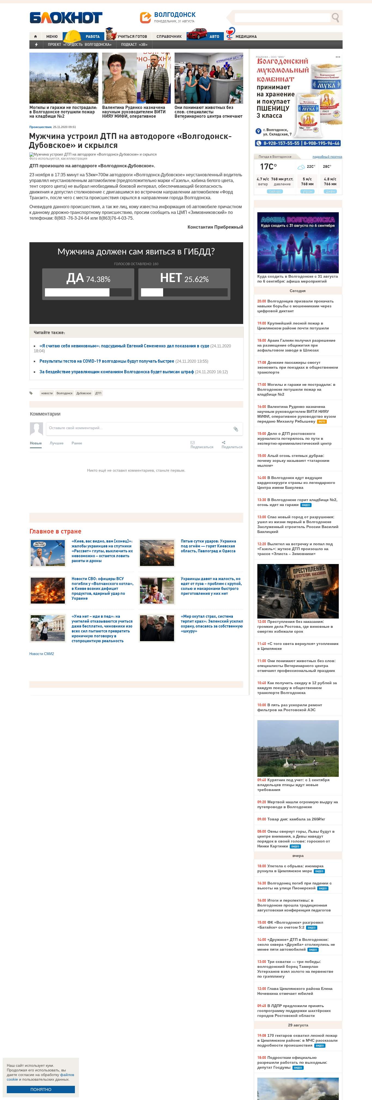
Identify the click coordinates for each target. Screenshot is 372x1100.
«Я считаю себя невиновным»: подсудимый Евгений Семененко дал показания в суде (124, 346)
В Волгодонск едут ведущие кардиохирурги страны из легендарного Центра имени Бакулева (296, 482)
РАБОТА (93, 36)
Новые (36, 443)
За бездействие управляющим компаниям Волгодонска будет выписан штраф (116, 371)
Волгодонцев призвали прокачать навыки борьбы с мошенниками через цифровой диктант (295, 306)
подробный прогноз (327, 156)
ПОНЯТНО (41, 1089)
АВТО (214, 36)
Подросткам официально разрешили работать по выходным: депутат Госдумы (292, 1062)
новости (47, 393)
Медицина (246, 36)
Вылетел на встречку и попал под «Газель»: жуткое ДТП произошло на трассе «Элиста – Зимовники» (295, 549)
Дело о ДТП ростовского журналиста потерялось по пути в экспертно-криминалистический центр (294, 438)
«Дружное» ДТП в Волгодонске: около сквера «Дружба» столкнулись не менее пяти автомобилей (296, 944)
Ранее (77, 443)
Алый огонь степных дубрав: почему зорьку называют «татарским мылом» (293, 460)
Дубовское (84, 393)
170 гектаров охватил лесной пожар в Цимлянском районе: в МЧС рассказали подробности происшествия (297, 1040)
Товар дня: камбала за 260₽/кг (296, 819)
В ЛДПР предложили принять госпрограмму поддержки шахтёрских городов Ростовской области (294, 1011)
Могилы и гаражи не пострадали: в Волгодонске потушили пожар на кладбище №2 (296, 389)
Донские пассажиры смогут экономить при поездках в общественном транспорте (297, 367)
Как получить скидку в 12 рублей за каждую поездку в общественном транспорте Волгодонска (297, 688)
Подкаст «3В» (134, 44)
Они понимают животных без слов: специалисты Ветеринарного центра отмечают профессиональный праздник (296, 666)
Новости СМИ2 (41, 654)
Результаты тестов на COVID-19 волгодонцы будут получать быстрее (106, 361)
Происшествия (40, 127)
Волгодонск (64, 393)
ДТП (98, 393)
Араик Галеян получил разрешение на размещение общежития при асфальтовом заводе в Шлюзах (296, 345)
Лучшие (56, 443)
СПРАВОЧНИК (169, 36)
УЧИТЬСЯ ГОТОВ (132, 36)
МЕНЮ (52, 36)
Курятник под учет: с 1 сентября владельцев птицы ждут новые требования (293, 785)
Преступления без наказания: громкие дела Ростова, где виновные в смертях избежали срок (295, 626)
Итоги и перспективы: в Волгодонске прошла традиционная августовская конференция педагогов (294, 905)
